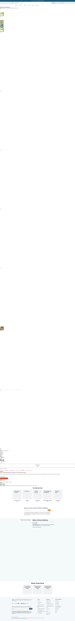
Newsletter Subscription (41, 604)
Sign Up (49, 510)
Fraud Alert (56, 609)
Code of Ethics (57, 604)
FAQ (46, 610)
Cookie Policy (57, 603)
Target (27, 470)
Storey (1, 455)
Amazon (2, 470)
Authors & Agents (48, 600)
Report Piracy (57, 608)
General (10, 482)
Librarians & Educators (49, 603)
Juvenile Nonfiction (2, 482)
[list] (37, 418)
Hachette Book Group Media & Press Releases (41, 611)
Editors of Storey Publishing (5, 450)
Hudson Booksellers (22, 470)
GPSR (56, 612)
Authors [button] (20, 5)
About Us (39, 600)
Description (1, 471)
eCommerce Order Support (49, 604)
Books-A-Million (12, 470)
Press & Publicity (40, 613)
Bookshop (16, 470)
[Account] (60, 3)
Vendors (47, 611)
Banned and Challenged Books (41, 607)
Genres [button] (16, 5)
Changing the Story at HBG (41, 608)
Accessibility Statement (41, 609)
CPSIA (56, 611)
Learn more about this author (37, 527)
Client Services (48, 602)
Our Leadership (39, 602)
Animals (7, 482)
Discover (24, 5)
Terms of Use (57, 600)
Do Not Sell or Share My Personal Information (58, 607)
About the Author (2, 484)
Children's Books (2, 480)
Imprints (32, 5)
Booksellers (47, 614)
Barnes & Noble (6, 470)
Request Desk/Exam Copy (4, 478)
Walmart (30, 470)
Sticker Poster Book (2, 483)
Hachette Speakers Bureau (49, 606)
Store (28, 5)
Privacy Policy (57, 602)
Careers (47, 607)
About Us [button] (37, 5)
